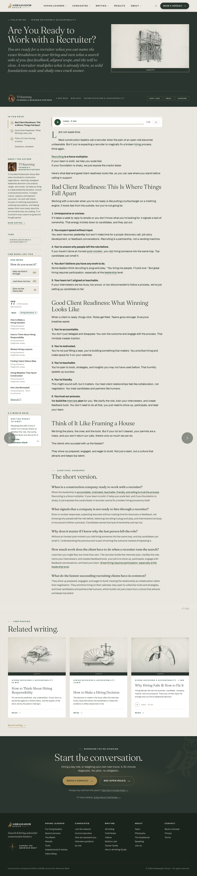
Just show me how (24, 281)
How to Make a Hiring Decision (17, 321)
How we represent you (85, 837)
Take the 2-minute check (114, 790)
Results (119, 6)
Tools (47, 845)
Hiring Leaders (54, 6)
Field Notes (110, 833)
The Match (50, 837)
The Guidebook (142, 837)
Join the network (83, 829)
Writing (101, 6)
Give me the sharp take (24, 290)
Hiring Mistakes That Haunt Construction (23, 374)
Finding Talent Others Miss (23, 361)
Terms (168, 837)
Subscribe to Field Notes (107, 797)
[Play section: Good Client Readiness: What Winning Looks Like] (12, 131)
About (135, 6)
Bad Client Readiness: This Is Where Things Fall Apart (27, 123)
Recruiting (58, 156)
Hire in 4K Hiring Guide (116, 849)
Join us (138, 845)
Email (169, 98)
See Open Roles (117, 781)
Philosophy (140, 833)
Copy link (154, 98)
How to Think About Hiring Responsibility (22, 335)
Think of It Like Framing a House (25, 139)
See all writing (15, 725)
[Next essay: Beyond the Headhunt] (187, 438)
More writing (15, 223)
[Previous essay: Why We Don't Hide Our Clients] (9, 438)
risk (111, 251)
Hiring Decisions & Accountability (53, 20)
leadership (111, 272)
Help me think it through (24, 272)
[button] (150, 48)
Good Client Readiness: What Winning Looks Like (28, 131)
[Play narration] (57, 122)
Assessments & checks (56, 849)
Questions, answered (24, 147)
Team (137, 829)
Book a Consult (80, 781)
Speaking (139, 841)
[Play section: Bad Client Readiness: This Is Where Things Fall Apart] (12, 123)
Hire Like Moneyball (19, 387)
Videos (108, 837)
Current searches (83, 833)
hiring (137, 144)
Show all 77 (15, 399)
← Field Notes (17, 20)
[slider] (103, 124)
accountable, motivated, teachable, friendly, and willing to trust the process (118, 492)
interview (72, 400)
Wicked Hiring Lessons (21, 349)
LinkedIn (182, 98)
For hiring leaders (53, 829)
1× (156, 122)
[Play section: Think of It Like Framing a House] (12, 139)
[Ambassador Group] (19, 6)
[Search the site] (156, 5)
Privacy (168, 833)
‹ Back (13, 313)
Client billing (51, 854)
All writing (109, 829)
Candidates (80, 6)
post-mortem (94, 251)
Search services (52, 833)
